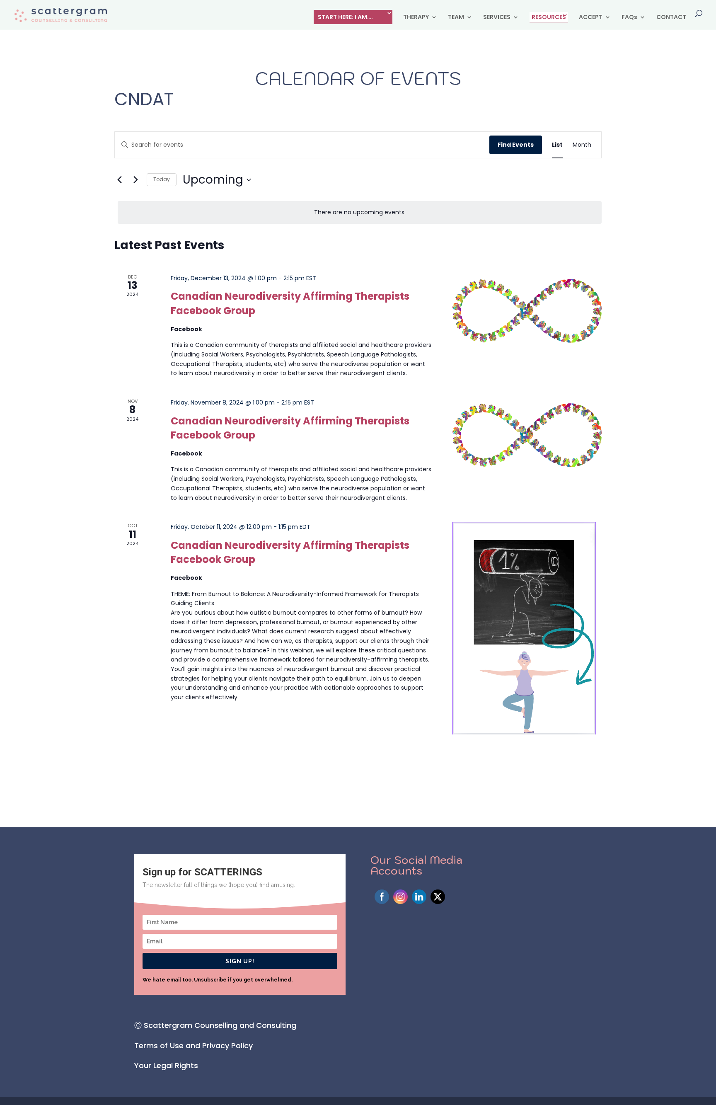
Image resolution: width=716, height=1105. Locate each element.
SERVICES (496, 17)
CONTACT (671, 17)
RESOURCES (549, 17)
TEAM (456, 17)
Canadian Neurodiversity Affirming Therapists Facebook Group (290, 428)
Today (161, 179)
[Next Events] (135, 180)
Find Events (516, 145)
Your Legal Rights (166, 1065)
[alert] (360, 212)
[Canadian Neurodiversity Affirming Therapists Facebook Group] (527, 311)
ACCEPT (590, 17)
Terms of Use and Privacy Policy (193, 1045)
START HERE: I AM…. (345, 17)
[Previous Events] (119, 180)
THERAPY (416, 17)
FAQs (629, 17)
